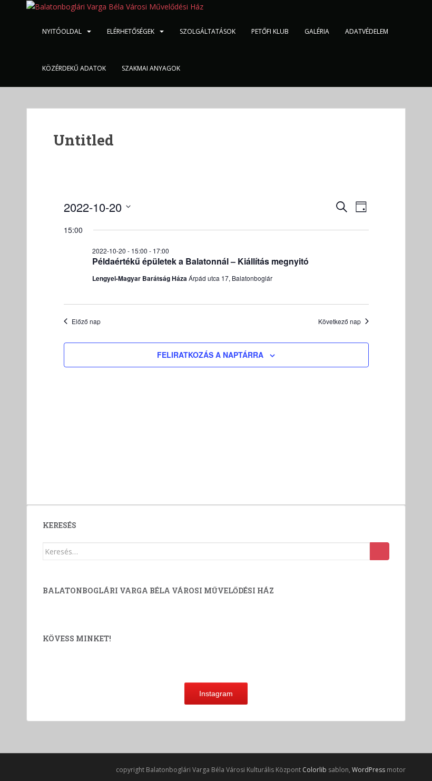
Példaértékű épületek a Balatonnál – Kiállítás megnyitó (200, 261)
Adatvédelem (366, 31)
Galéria (317, 31)
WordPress (368, 769)
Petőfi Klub (270, 31)
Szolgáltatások (207, 31)
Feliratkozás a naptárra (210, 354)
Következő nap (339, 321)
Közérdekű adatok (74, 68)
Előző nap (86, 321)
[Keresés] (379, 551)
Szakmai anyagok (151, 68)
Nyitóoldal (62, 31)
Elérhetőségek (130, 31)
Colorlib (314, 769)
